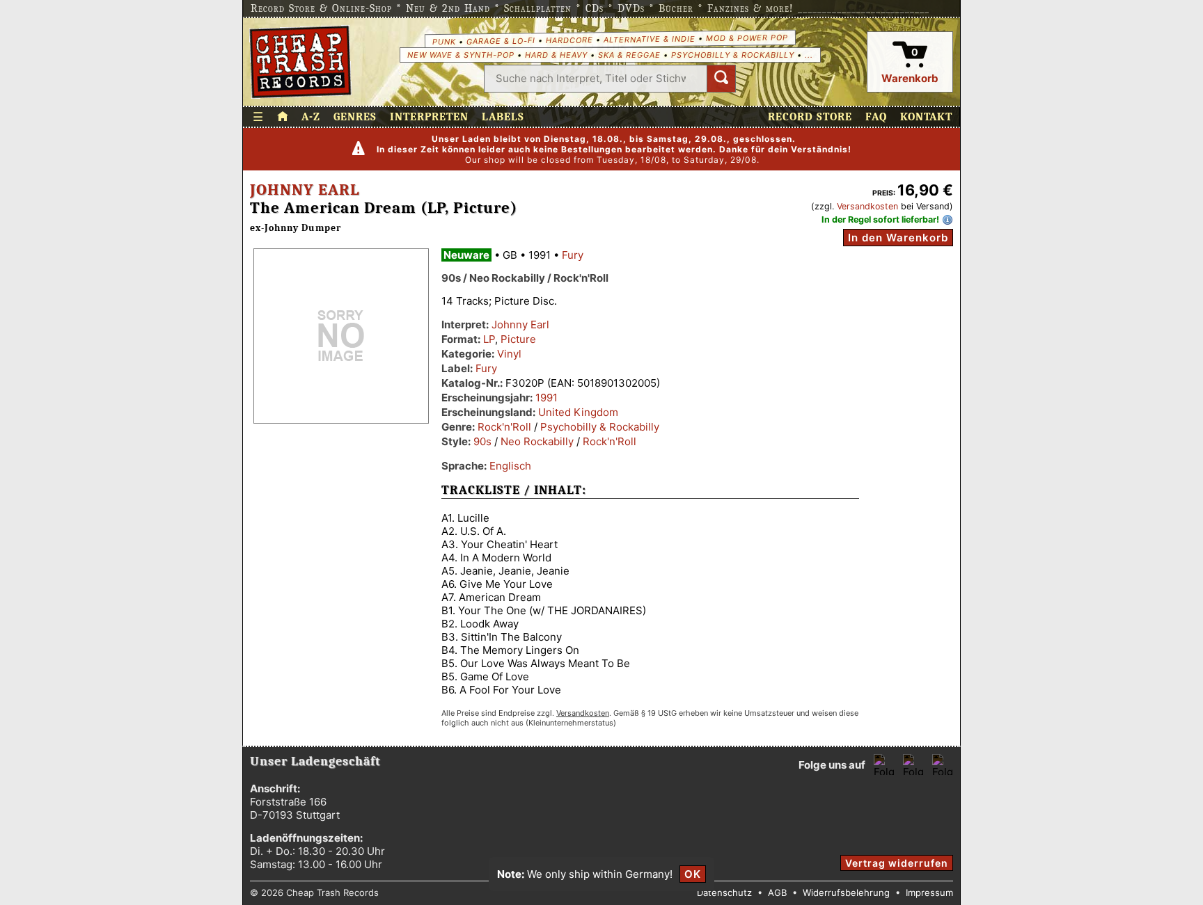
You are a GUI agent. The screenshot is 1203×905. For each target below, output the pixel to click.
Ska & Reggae (629, 55)
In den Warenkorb (898, 237)
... (809, 55)
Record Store (810, 117)
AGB (777, 892)
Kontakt (926, 117)
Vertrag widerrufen (896, 863)
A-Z (310, 117)
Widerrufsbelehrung (846, 892)
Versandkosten (867, 206)
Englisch (510, 465)
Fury (572, 255)
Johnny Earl (304, 190)
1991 (546, 397)
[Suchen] (721, 79)
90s (482, 441)
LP (489, 339)
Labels (503, 117)
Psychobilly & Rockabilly (732, 55)
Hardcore (568, 40)
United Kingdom (578, 412)
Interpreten (429, 117)
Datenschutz (724, 892)
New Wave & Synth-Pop (460, 55)
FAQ (876, 117)
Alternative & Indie (649, 39)
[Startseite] (300, 62)
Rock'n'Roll (504, 426)
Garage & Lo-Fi (500, 40)
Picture (518, 339)
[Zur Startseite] (282, 117)
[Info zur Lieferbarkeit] (947, 219)
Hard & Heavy (556, 55)
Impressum (929, 892)
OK (692, 874)
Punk (443, 41)
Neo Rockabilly (537, 441)
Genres (355, 117)
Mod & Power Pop (746, 37)
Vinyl (509, 353)
